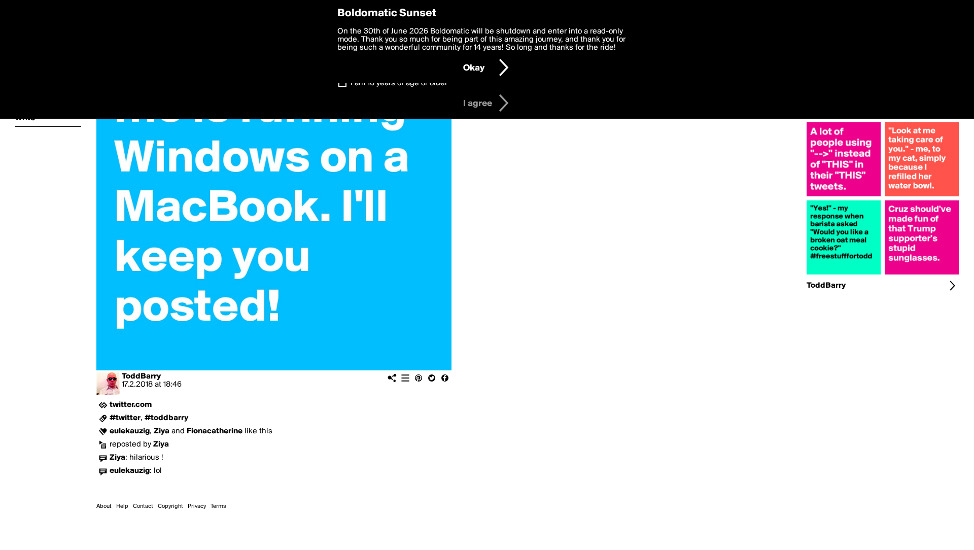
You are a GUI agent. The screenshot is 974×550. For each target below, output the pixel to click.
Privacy (197, 506)
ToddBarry (141, 376)
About (104, 506)
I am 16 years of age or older (399, 83)
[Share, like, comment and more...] (844, 196)
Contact (143, 506)
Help (122, 506)
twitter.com (131, 405)
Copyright (170, 506)
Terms (218, 506)
